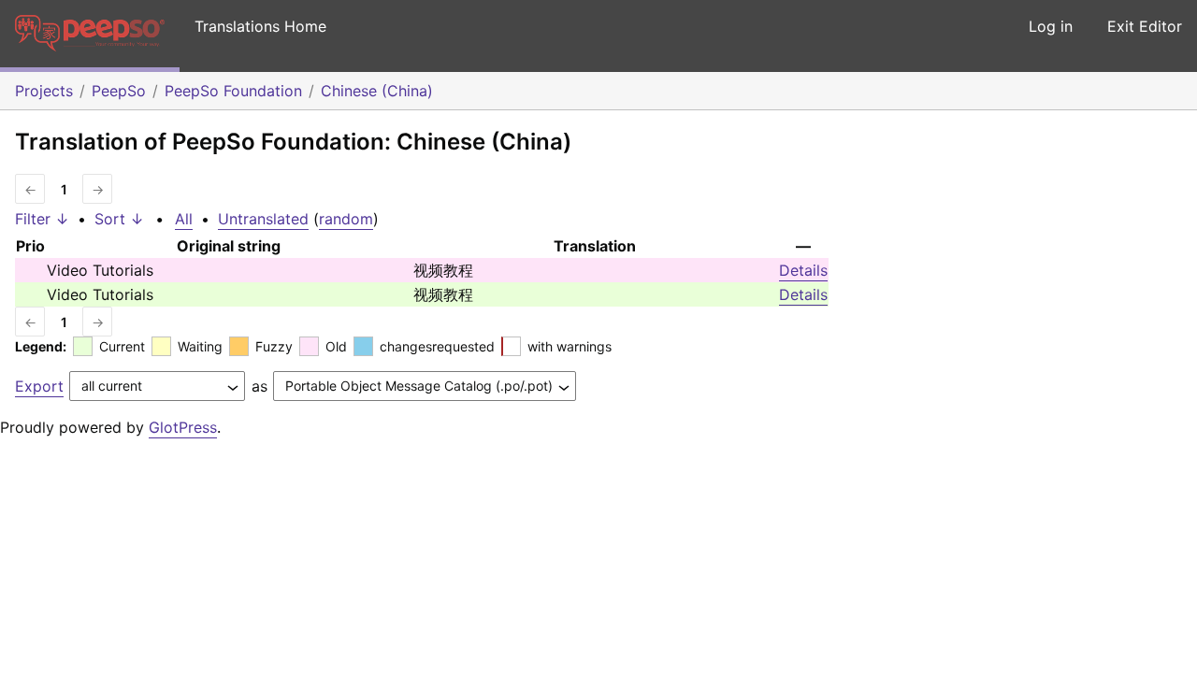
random (346, 218)
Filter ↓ (42, 218)
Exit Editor (1144, 26)
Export (39, 386)
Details (803, 270)
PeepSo (119, 90)
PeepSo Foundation (233, 90)
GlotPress (183, 427)
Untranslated (263, 218)
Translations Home (260, 26)
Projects (44, 90)
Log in (1051, 26)
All (184, 218)
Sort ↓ (119, 218)
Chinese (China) (377, 90)
